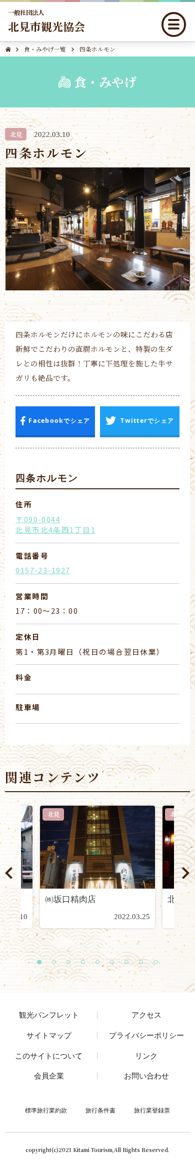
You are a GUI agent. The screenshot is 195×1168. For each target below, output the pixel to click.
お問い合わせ (146, 1076)
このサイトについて (48, 1056)
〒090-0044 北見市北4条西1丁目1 (56, 524)
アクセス (147, 1015)
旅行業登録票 (152, 1110)
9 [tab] (158, 963)
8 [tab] (144, 963)
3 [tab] (71, 963)
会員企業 (49, 1076)
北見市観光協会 (46, 21)
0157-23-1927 (43, 570)
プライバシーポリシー (146, 1035)
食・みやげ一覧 (45, 49)
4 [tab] (86, 963)
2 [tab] (57, 963)
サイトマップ (49, 1035)
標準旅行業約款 (46, 1110)
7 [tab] (129, 963)
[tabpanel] (97, 867)
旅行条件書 (101, 1110)
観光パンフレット (49, 1015)
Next (186, 873)
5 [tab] (100, 963)
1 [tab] (42, 963)
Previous (8, 873)
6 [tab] (115, 963)
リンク (146, 1056)
